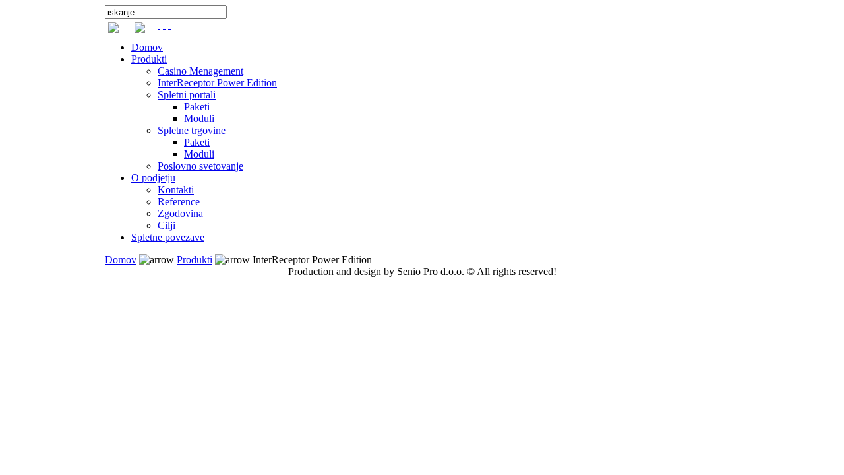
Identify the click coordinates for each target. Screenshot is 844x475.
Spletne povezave (167, 237)
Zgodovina (180, 213)
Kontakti (176, 189)
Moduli (199, 118)
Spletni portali (187, 94)
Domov (147, 47)
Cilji (166, 225)
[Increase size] (159, 24)
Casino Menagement (200, 71)
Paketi (197, 106)
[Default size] (164, 24)
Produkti (149, 59)
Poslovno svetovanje (200, 166)
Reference (179, 201)
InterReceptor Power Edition (217, 82)
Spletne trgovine (192, 130)
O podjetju (153, 177)
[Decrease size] (169, 24)
